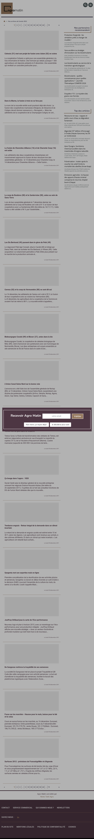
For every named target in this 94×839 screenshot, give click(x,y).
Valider (77, 416)
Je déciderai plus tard (60, 424)
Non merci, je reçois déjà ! (36, 424)
